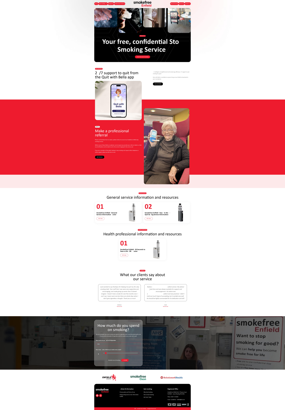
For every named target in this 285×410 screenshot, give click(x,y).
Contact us (187, 3)
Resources (181, 3)
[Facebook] (97, 395)
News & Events (174, 3)
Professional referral (120, 3)
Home (96, 3)
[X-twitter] (100, 395)
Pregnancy (110, 3)
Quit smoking (102, 3)
